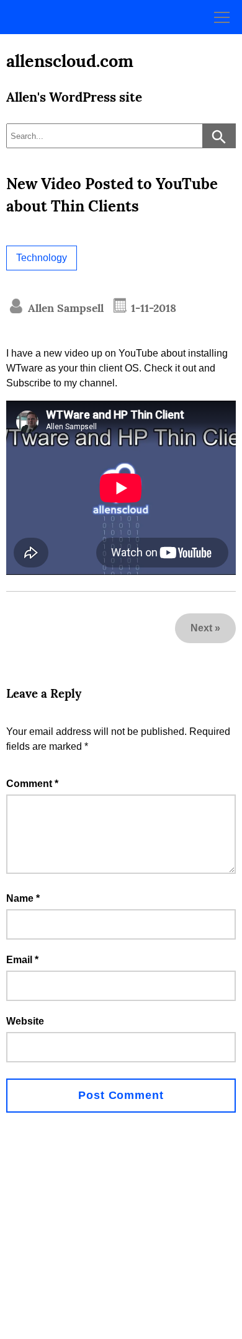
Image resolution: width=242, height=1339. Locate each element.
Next (201, 628)
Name (23, 898)
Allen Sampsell (64, 308)
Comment (32, 783)
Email (22, 959)
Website (25, 1021)
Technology (41, 257)
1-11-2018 (152, 308)
